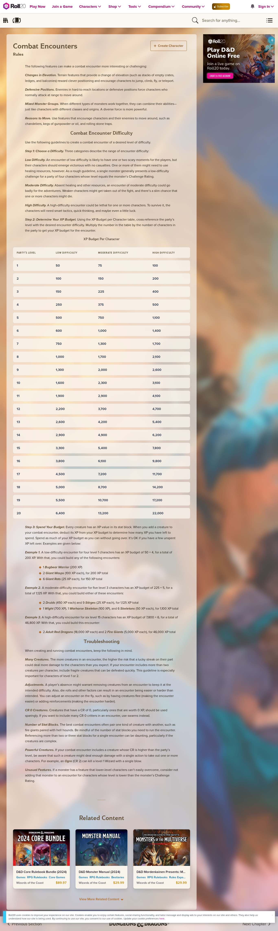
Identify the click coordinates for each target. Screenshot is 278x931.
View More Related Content (99, 899)
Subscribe (222, 6)
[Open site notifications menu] (252, 6)
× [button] (272, 915)
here (161, 918)
